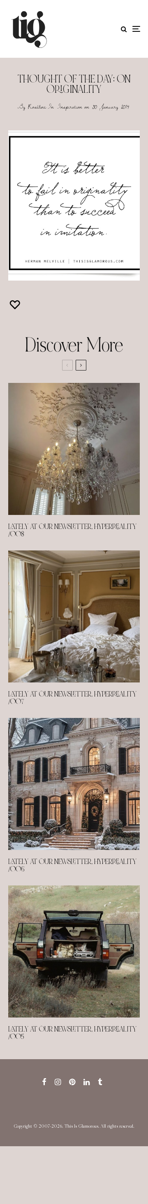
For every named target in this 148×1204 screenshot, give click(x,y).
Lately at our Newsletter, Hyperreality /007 (72, 698)
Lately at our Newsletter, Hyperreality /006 (72, 865)
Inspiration (70, 106)
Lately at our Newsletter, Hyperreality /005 (72, 1033)
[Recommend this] (15, 304)
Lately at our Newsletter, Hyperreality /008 (72, 530)
